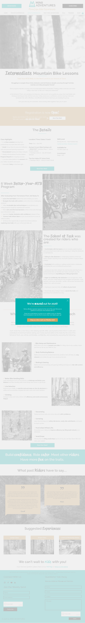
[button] (68, 301)
